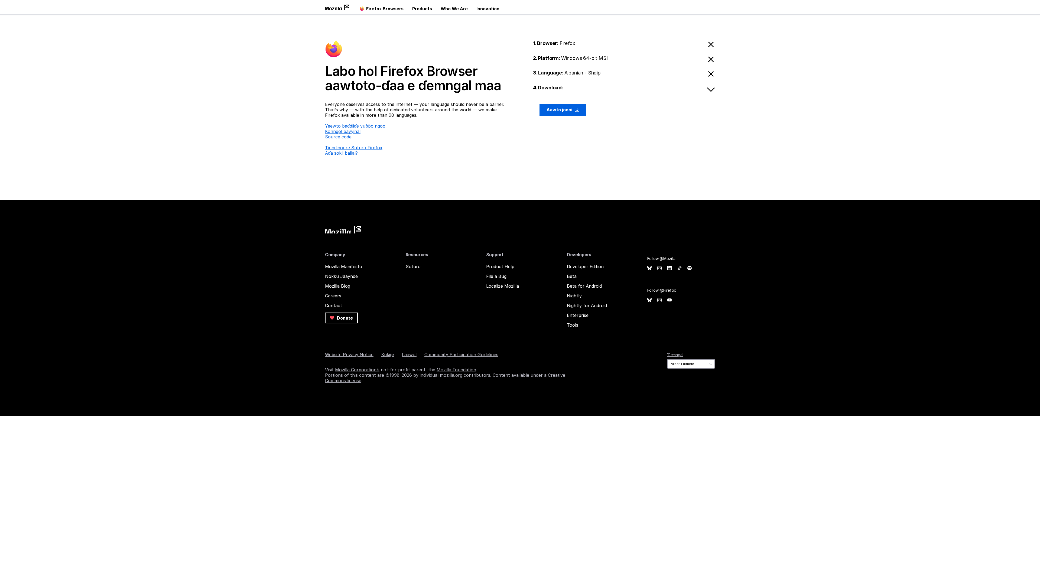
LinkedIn (669, 268)
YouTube (669, 300)
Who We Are (454, 8)
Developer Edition (585, 266)
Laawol (409, 354)
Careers (333, 295)
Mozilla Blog (337, 286)
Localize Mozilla (502, 286)
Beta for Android (584, 286)
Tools (572, 325)
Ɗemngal (675, 354)
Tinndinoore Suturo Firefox (353, 147)
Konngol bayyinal (342, 131)
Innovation (487, 8)
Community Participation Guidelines (461, 354)
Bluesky (649, 268)
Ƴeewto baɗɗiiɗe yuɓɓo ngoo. (355, 126)
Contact (333, 305)
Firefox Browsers (385, 8)
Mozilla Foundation (456, 369)
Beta (572, 276)
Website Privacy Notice (349, 354)
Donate (344, 318)
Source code (338, 136)
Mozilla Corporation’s (357, 369)
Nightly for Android (587, 305)
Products (422, 8)
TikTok (679, 268)
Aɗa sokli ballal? (341, 153)
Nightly (574, 295)
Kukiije (387, 354)
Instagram (659, 268)
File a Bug (496, 276)
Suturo (413, 266)
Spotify (689, 268)
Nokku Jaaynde (341, 276)
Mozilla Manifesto (343, 266)
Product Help (500, 266)
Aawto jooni (560, 109)
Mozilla (343, 229)
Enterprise (578, 315)
